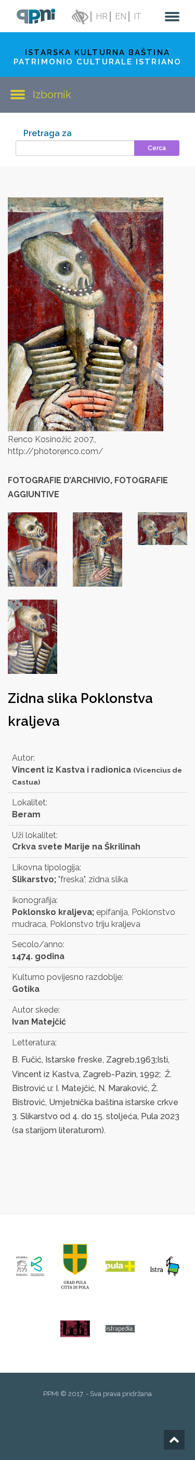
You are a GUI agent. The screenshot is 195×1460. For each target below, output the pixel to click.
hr (102, 16)
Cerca (157, 148)
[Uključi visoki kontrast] (79, 16)
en (120, 16)
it (137, 16)
